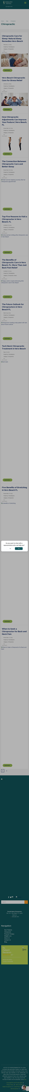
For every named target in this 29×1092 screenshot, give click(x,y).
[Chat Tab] (14, 546)
